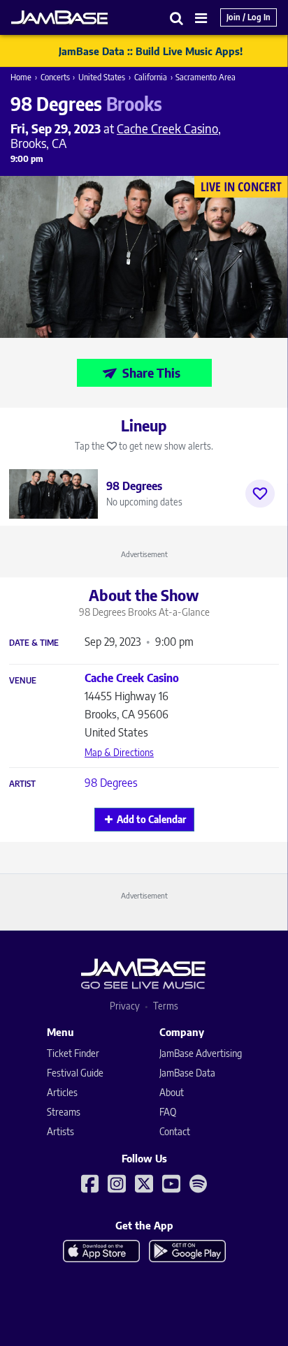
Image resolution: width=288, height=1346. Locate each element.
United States (101, 77)
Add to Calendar (151, 819)
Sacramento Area (205, 77)
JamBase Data (187, 1073)
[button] (176, 17)
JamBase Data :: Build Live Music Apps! (151, 51)
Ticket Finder (73, 1053)
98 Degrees (111, 783)
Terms (165, 1006)
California (150, 77)
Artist (22, 784)
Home (20, 77)
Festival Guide (75, 1073)
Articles (62, 1092)
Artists (60, 1131)
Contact (174, 1131)
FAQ (167, 1112)
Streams (63, 1112)
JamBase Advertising (200, 1053)
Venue (22, 680)
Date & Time (34, 643)
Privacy (125, 1006)
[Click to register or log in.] (260, 494)
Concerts (55, 77)
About (171, 1092)
